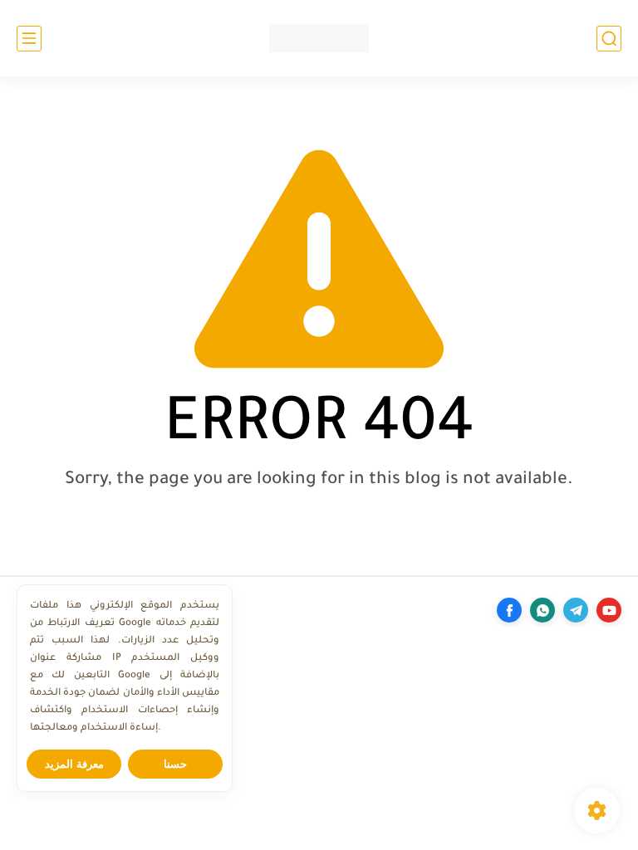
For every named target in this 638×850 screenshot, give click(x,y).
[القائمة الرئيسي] (29, 38)
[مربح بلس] (319, 38)
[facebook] (509, 610)
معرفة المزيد (74, 764)
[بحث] (608, 38)
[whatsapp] (542, 610)
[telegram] (575, 610)
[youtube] (608, 610)
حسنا (175, 764)
